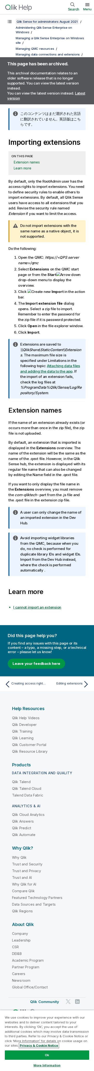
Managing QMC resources (35, 48)
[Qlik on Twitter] (68, 1001)
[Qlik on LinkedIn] (77, 1001)
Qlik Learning (23, 738)
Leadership (21, 940)
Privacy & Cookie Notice (39, 1045)
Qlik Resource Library (29, 751)
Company (20, 933)
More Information (47, 1065)
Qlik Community (44, 1001)
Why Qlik (19, 857)
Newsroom (21, 980)
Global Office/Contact (30, 987)
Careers (18, 974)
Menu (87, 9)
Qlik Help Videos (26, 718)
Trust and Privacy (26, 871)
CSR (15, 947)
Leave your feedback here (36, 663)
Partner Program (25, 967)
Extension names (27, 162)
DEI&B (17, 954)
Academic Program (28, 960)
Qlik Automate (23, 835)
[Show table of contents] (9, 21)
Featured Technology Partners (37, 898)
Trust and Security (27, 864)
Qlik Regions (22, 911)
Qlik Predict (21, 828)
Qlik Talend (21, 782)
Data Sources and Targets (34, 904)
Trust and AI (22, 877)
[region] (47, 1040)
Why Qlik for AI (24, 884)
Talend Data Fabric (27, 795)
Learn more (22, 168)
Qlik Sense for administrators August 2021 (47, 21)
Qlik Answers (23, 821)
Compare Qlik (23, 891)
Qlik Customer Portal (29, 745)
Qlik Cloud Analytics (28, 815)
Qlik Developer (24, 725)
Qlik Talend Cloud (26, 788)
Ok (47, 1055)
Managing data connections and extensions (48, 54)
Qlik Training (22, 731)
